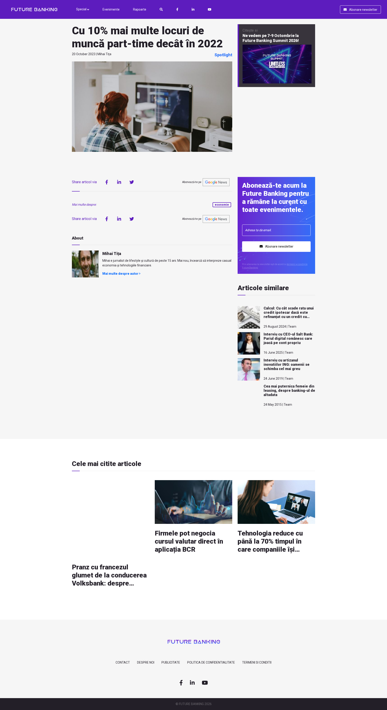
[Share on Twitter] (131, 182)
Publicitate (170, 662)
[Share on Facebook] (106, 182)
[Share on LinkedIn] (119, 182)
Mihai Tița (111, 253)
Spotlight (223, 54)
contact (123, 662)
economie (222, 204)
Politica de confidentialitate (211, 662)
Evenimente (111, 9)
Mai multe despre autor (120, 273)
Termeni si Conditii (256, 662)
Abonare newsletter (362, 9)
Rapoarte (139, 9)
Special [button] (81, 9)
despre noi (145, 662)
